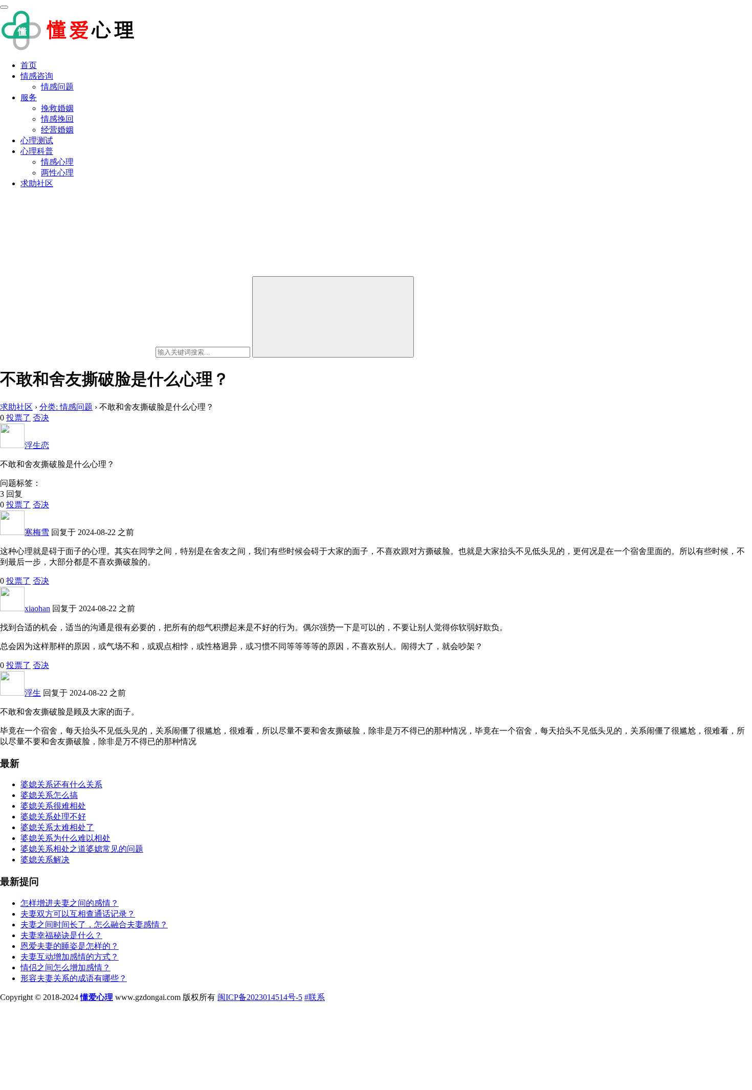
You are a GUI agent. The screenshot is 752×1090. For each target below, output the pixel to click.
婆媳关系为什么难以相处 (65, 838)
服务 (28, 97)
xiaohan (37, 608)
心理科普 (36, 151)
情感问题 (57, 86)
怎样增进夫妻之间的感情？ (69, 903)
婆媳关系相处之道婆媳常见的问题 (81, 848)
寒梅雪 (37, 532)
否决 (41, 417)
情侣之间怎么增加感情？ (65, 967)
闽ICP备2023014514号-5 (259, 997)
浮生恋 (37, 445)
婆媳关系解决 (45, 859)
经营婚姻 (57, 129)
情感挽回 (57, 119)
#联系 (314, 997)
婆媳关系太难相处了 (57, 827)
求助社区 (36, 183)
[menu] (4, 7)
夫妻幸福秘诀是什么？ (61, 935)
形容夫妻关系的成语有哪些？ (73, 978)
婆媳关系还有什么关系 (61, 784)
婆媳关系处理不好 (53, 816)
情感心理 (57, 162)
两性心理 (57, 172)
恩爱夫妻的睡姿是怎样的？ (69, 946)
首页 (28, 65)
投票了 (18, 417)
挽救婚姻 (57, 108)
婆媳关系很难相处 (53, 806)
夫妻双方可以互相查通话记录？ (77, 913)
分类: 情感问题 (66, 407)
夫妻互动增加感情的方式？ (69, 956)
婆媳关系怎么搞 (49, 795)
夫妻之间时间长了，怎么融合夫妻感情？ (94, 924)
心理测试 (36, 140)
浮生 (33, 692)
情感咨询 (36, 76)
